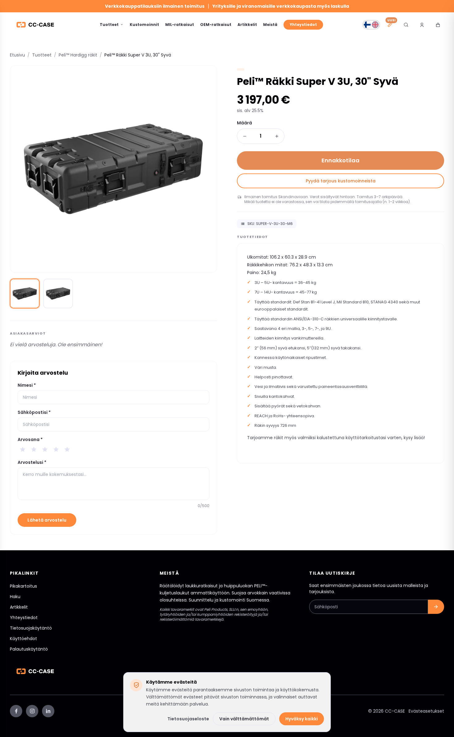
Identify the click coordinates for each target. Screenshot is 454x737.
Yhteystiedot (303, 24)
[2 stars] (34, 449)
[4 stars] (56, 449)
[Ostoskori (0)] (438, 25)
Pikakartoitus (23, 586)
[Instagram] (32, 711)
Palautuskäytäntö (29, 649)
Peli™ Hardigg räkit (78, 55)
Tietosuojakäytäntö (31, 628)
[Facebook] (16, 711)
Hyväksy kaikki (301, 719)
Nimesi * (27, 385)
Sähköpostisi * (34, 412)
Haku (15, 596)
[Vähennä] (244, 136)
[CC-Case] (35, 24)
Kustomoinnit (144, 24)
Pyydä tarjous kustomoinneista (341, 181)
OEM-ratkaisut (215, 24)
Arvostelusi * (32, 462)
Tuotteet (109, 24)
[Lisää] (276, 136)
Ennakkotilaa (340, 160)
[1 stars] (22, 449)
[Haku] (406, 25)
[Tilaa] (436, 607)
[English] (375, 24)
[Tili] (422, 25)
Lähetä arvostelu (46, 520)
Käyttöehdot (23, 638)
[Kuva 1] (25, 293)
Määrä (244, 123)
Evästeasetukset (426, 711)
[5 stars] (67, 449)
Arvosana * (30, 439)
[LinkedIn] (48, 711)
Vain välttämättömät (244, 719)
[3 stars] (45, 449)
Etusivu (17, 55)
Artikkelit (247, 24)
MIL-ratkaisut (179, 24)
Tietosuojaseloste (188, 719)
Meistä (270, 24)
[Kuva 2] (58, 293)
